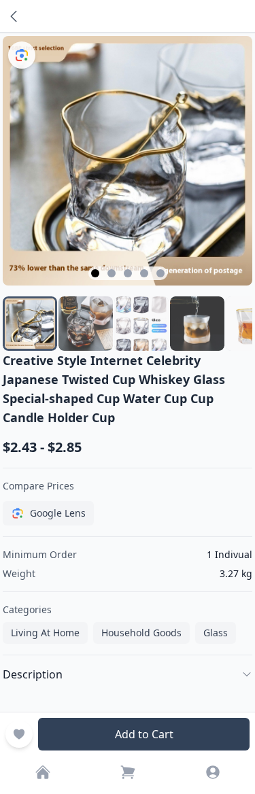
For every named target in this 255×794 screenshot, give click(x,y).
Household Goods (141, 632)
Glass (215, 632)
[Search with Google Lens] (21, 55)
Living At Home (45, 632)
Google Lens (58, 512)
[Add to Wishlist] (19, 734)
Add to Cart (144, 734)
